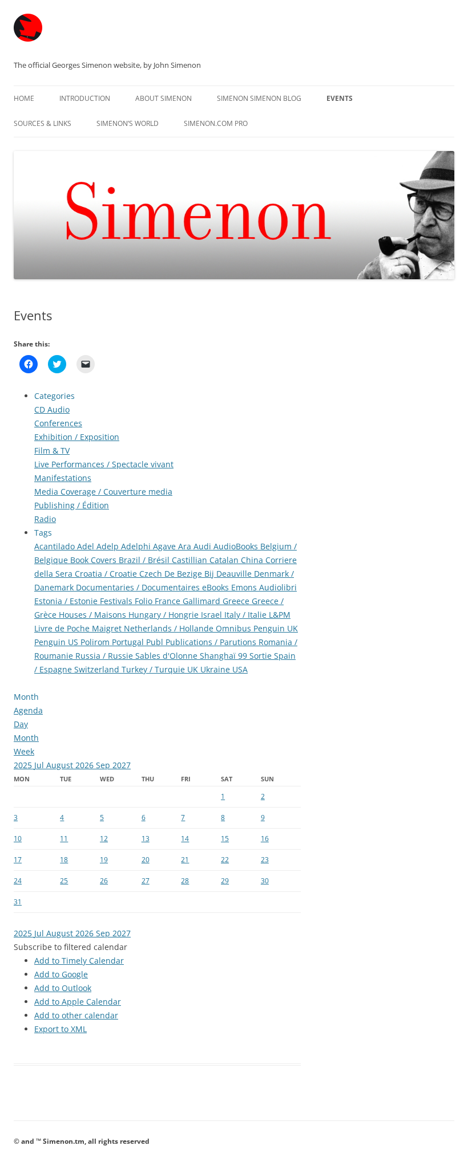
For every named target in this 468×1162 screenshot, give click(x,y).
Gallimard (203, 601)
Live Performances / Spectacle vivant (104, 464)
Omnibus (234, 628)
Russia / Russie (105, 655)
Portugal (129, 642)
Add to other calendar (76, 1015)
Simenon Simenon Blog (259, 98)
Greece (237, 601)
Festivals (117, 601)
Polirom (96, 642)
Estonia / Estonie (67, 601)
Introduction (84, 98)
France (169, 601)
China (253, 560)
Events (339, 98)
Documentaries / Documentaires (139, 587)
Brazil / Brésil (145, 560)
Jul (40, 765)
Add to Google (61, 974)
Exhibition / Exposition (76, 436)
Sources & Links (42, 123)
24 (18, 881)
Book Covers (94, 560)
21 (185, 860)
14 (185, 838)
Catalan (225, 560)
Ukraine (216, 669)
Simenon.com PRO (216, 123)
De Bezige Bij (190, 573)
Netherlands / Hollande (170, 628)
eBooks (216, 587)
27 (146, 881)
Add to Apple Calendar (77, 1001)
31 (18, 902)
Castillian (190, 560)
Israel (212, 614)
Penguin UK (275, 628)
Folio (145, 601)
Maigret (108, 628)
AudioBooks (236, 546)
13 (146, 838)
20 (146, 860)
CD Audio (52, 409)
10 (18, 838)
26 (104, 881)
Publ (156, 642)
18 (64, 860)
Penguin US (57, 642)
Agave (165, 546)
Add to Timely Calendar (79, 960)
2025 (24, 765)
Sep (104, 765)
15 (225, 838)
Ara (185, 546)
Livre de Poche (63, 628)
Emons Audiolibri (264, 587)
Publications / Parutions (212, 642)
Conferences (58, 423)
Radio (45, 518)
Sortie (261, 655)
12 (104, 838)
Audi (203, 546)
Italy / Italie (246, 614)
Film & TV (52, 450)
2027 (121, 765)
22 (225, 860)
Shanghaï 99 (224, 655)
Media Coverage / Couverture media (103, 491)
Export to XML (60, 1029)
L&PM (280, 614)
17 (18, 860)
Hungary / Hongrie (164, 614)
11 (64, 838)
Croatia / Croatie (107, 573)
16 (265, 838)
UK (193, 669)
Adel (86, 546)
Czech (151, 573)
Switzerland (98, 669)
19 (104, 860)
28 (185, 881)
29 (225, 881)
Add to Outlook (62, 987)
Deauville (235, 573)
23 (265, 860)
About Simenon (163, 98)
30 (265, 881)
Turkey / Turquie (154, 669)
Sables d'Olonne (167, 655)
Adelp (108, 546)
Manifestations (62, 477)
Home (24, 98)
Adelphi (137, 546)
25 (64, 881)
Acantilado (55, 546)
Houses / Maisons (93, 614)
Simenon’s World (127, 123)
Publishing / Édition (71, 505)
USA (240, 669)
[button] (70, 946)
